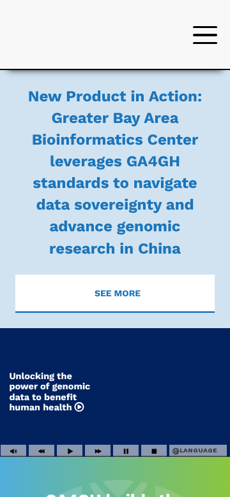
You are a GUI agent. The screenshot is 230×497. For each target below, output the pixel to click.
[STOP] (154, 451)
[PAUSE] (126, 451)
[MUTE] (13, 451)
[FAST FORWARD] (98, 451)
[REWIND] (41, 451)
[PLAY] (69, 451)
